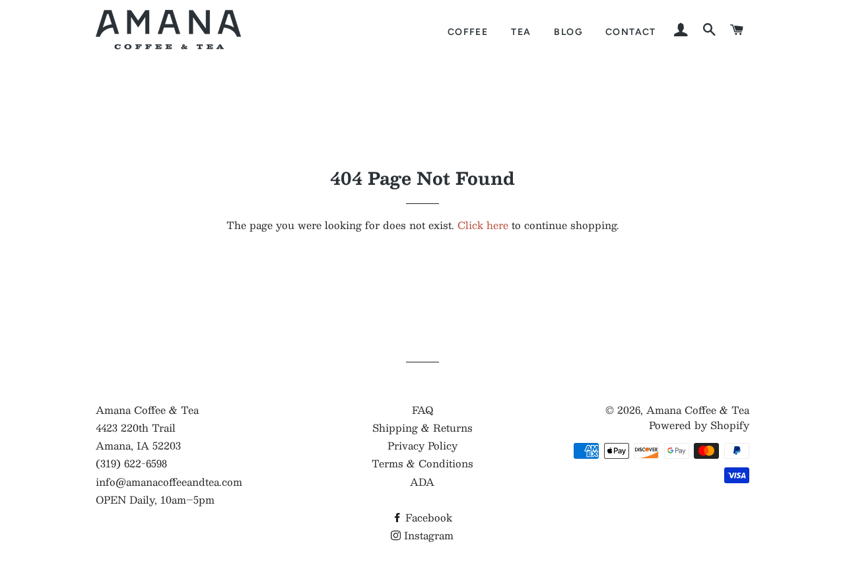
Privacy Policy (422, 445)
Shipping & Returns (422, 427)
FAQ (422, 409)
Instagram (427, 535)
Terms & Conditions (422, 463)
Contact (630, 31)
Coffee (468, 31)
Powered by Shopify (699, 425)
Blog (568, 31)
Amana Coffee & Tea (697, 409)
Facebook (427, 517)
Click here (482, 225)
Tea (521, 31)
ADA (422, 481)
